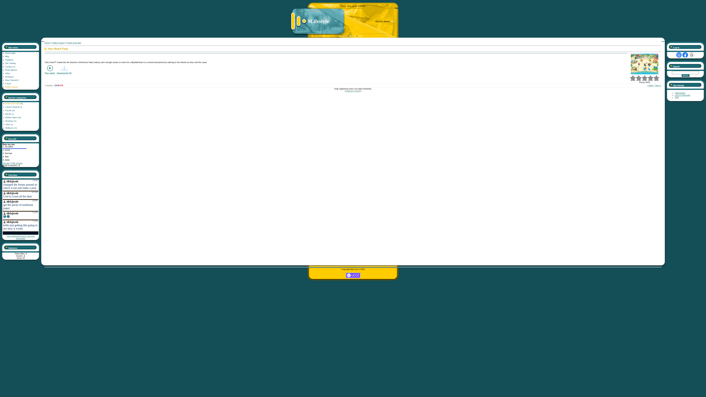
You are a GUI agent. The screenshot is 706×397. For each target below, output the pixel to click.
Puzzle (8, 110)
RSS (393, 21)
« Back (650, 85)
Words (8, 114)
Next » (658, 85)
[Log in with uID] (679, 55)
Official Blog (680, 93)
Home (345, 36)
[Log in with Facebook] (685, 55)
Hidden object (11, 117)
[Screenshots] (644, 63)
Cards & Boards (12, 107)
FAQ (677, 97)
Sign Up (352, 36)
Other (7, 124)
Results (6, 163)
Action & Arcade (12, 103)
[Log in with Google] (692, 55)
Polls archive (17, 163)
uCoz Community (682, 95)
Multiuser (9, 128)
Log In (360, 36)
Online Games (58, 43)
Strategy (9, 121)
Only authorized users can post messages (21, 237)
